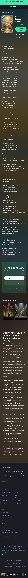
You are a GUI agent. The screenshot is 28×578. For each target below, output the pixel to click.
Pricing (16, 498)
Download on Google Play (15, 283)
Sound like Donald (5, 532)
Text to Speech (5, 489)
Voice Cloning (4, 495)
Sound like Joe (14, 536)
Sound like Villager (5, 541)
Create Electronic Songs (19, 550)
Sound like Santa (17, 534)
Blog (16, 495)
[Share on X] (23, 34)
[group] (14, 577)
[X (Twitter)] (11, 563)
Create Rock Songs (6, 548)
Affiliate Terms (4, 520)
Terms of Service (5, 515)
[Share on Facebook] (16, 34)
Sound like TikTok (15, 541)
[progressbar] (14, 577)
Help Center (18, 500)
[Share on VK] (16, 37)
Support (3, 523)
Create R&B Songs (16, 548)
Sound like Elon (14, 532)
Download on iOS (15, 278)
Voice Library (18, 489)
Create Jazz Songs (5, 552)
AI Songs (17, 492)
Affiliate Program (19, 506)
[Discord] (8, 563)
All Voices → (23, 541)
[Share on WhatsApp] (19, 34)
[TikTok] (17, 563)
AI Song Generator (5, 498)
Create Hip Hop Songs (16, 546)
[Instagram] (14, 563)
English (4, 481)
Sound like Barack (16, 539)
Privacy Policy (4, 512)
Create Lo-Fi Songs (16, 552)
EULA (2, 518)
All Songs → (4, 554)
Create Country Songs (6, 550)
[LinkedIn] (19, 563)
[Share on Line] (19, 37)
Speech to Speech (5, 492)
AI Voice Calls (4, 506)
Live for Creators (19, 503)
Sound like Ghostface (6, 534)
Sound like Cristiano (6, 539)
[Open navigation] (2, 6)
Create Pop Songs (5, 546)
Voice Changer (5, 503)
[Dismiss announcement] (26, 2)
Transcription (4, 500)
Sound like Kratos (5, 536)
